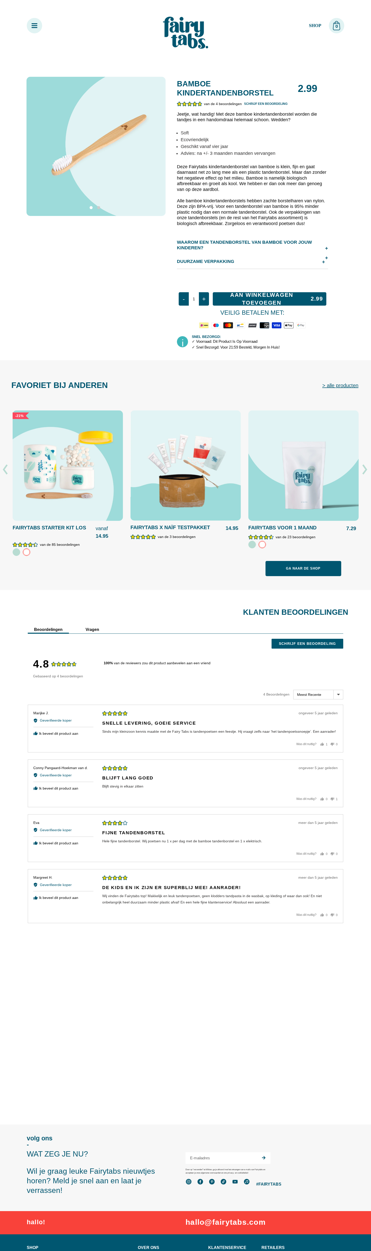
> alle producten (340, 385)
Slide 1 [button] (92, 208)
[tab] (92, 208)
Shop (315, 25)
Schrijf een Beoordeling (307, 644)
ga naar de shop (303, 568)
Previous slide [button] (29, 185)
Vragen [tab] (92, 629)
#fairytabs (268, 1184)
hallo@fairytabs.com (226, 1222)
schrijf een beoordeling (265, 104)
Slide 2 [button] (99, 208)
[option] (68, 485)
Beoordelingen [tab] (48, 629)
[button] (209, 103)
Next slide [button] (153, 185)
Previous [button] (6, 469)
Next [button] (365, 469)
